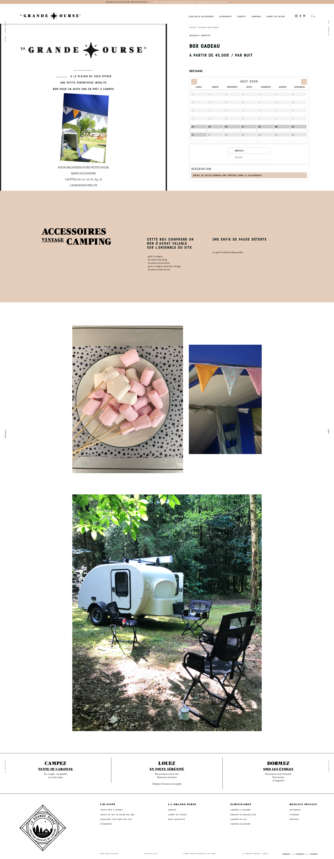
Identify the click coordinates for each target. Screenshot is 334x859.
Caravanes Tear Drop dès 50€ (116, 819)
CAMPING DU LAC (238, 819)
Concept (241, 16)
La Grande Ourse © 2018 (255, 853)
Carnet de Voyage (275, 16)
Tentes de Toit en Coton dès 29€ (117, 815)
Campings (256, 16)
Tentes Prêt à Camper (111, 810)
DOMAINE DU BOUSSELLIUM (243, 815)
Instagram (295, 810)
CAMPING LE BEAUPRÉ (240, 810)
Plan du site (151, 853)
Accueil (192, 27)
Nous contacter (176, 819)
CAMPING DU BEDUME (240, 824)
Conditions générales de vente (199, 853)
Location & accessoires (201, 16)
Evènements (225, 16)
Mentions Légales (109, 853)
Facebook (294, 815)
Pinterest (294, 819)
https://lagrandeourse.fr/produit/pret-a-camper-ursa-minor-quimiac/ (190, 2)
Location (202, 27)
